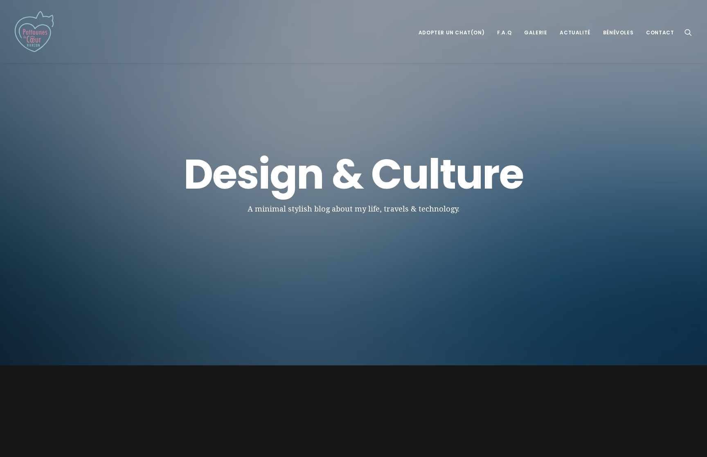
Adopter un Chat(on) (451, 32)
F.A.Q (504, 32)
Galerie (535, 32)
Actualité (575, 32)
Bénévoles (618, 32)
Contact (660, 32)
